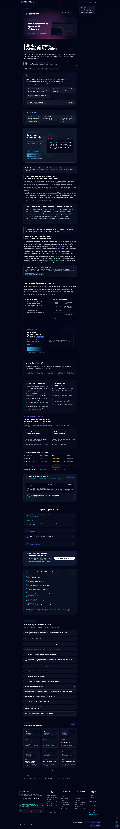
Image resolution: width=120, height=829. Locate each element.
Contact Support (92, 812)
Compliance (81, 791)
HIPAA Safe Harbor (79, 798)
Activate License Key (93, 814)
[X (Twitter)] (27, 824)
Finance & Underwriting (66, 800)
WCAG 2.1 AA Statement (94, 807)
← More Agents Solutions (29, 781)
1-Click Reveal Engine (51, 807)
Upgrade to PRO (30, 274)
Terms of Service (92, 797)
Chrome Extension (77, 822)
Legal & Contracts (64, 798)
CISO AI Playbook (78, 810)
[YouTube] (20, 824)
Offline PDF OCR (50, 803)
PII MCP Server (50, 799)
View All (72, 724)
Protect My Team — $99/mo (92, 822)
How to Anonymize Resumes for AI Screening (64, 778)
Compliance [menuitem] (61, 2)
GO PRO (70, 102)
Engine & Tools (52, 792)
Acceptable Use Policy (93, 801)
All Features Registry (51, 812)
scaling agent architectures (61, 246)
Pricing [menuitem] (67, 2)
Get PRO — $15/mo (95, 825)
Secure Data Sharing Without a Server (32, 778)
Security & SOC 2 (64, 808)
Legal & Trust (93, 792)
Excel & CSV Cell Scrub (52, 805)
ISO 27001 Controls (79, 804)
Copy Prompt (71, 477)
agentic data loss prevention (52, 260)
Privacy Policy (92, 795)
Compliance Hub (78, 796)
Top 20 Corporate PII (79, 806)
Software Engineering (65, 806)
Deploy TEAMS (39, 274)
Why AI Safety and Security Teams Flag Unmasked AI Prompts (50, 118)
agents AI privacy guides (49, 186)
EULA (90, 799)
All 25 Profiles (64, 810)
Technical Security (93, 803)
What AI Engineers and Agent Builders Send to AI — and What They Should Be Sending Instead (34, 119)
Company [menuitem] (73, 2)
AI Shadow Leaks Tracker (80, 808)
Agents (33, 8)
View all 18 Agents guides (49, 770)
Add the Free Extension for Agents (65, 558)
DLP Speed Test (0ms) (52, 801)
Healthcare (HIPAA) (65, 802)
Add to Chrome (84, 1)
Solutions (29, 8)
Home (25, 8)
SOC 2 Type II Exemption (80, 802)
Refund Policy (92, 810)
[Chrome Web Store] (31, 824)
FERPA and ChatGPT (48, 778)
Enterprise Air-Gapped (65, 796)
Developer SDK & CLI (51, 810)
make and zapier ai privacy (47, 214)
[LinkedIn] (24, 824)
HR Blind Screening (65, 804)
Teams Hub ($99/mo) (66, 793)
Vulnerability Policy (93, 805)
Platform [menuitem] (38, 2)
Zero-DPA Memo (79, 793)
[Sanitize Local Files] (117, 822)
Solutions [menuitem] (45, 2)
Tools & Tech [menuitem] (53, 2)
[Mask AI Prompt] (117, 818)
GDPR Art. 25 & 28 (78, 800)
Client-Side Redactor (51, 795)
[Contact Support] (117, 826)
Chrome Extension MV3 (52, 797)
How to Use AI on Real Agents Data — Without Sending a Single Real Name (66, 119)
